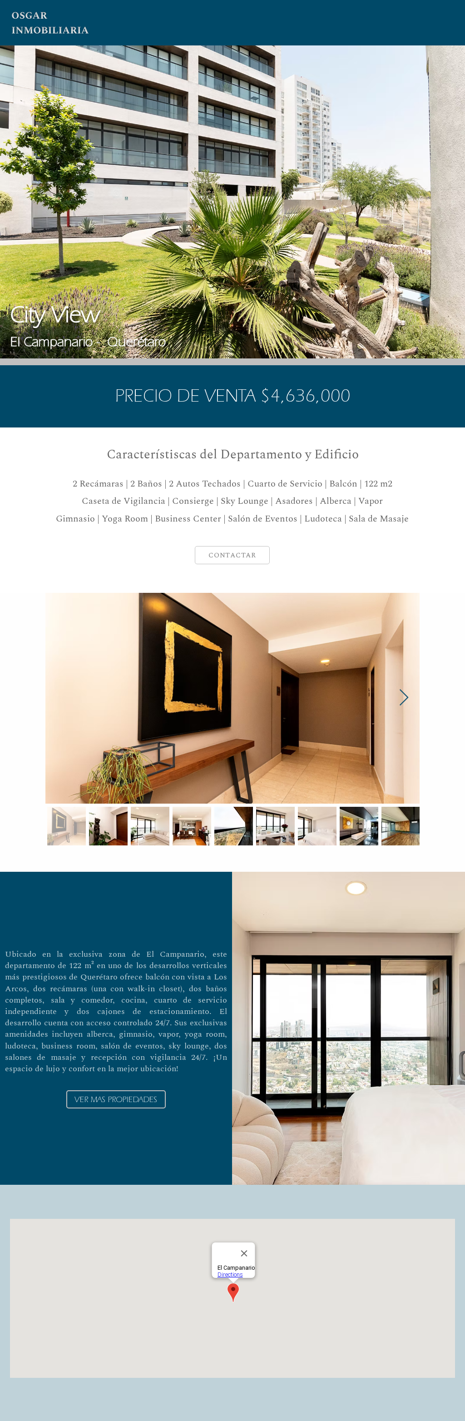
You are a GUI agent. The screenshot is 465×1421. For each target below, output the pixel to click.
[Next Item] (404, 698)
